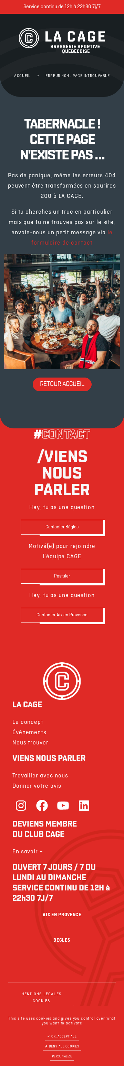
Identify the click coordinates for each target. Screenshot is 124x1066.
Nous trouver (30, 743)
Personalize (62, 1056)
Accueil (22, 76)
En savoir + (27, 851)
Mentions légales (41, 994)
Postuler (62, 576)
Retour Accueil (62, 384)
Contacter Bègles (62, 527)
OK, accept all (63, 1036)
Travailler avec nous (40, 775)
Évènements (29, 732)
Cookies (41, 1001)
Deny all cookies (63, 1046)
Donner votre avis (36, 786)
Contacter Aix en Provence (62, 615)
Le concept (27, 722)
